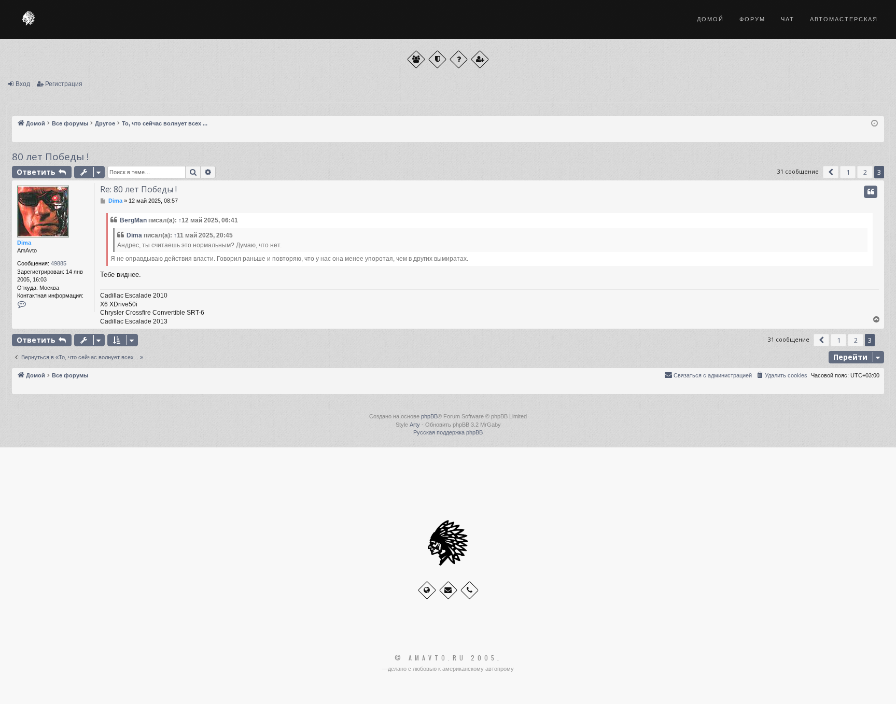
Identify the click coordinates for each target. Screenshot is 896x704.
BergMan (133, 220)
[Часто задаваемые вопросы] (458, 59)
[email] (448, 590)
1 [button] (848, 172)
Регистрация (63, 84)
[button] (830, 172)
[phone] (469, 590)
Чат (787, 19)
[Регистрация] (479, 59)
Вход (23, 84)
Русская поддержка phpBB (448, 432)
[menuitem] (781, 375)
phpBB (429, 416)
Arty (415, 424)
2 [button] (865, 172)
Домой (710, 19)
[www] (427, 590)
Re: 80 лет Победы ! (138, 189)
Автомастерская (844, 19)
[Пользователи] (416, 59)
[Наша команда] (437, 59)
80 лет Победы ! (50, 156)
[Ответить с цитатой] (870, 192)
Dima (24, 243)
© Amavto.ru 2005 (446, 658)
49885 (58, 263)
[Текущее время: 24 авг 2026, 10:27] (874, 124)
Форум (752, 19)
